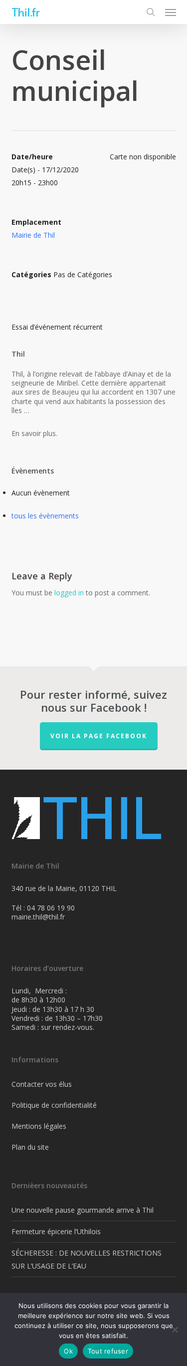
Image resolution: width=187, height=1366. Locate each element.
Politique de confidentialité (54, 1105)
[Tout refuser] (175, 1330)
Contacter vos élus (41, 1084)
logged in (69, 592)
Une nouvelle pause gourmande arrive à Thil (82, 1210)
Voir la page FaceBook (98, 736)
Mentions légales (38, 1126)
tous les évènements (45, 515)
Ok (68, 1351)
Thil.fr (25, 12)
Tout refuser (108, 1351)
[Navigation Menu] (170, 12)
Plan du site (30, 1147)
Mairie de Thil (33, 235)
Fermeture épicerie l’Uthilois (56, 1231)
